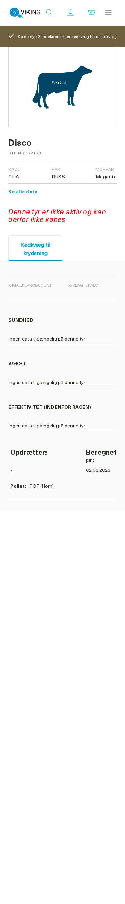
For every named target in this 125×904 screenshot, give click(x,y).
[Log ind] (70, 13)
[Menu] (108, 13)
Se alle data (23, 191)
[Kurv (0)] (91, 13)
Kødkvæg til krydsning (35, 248)
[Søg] (49, 13)
